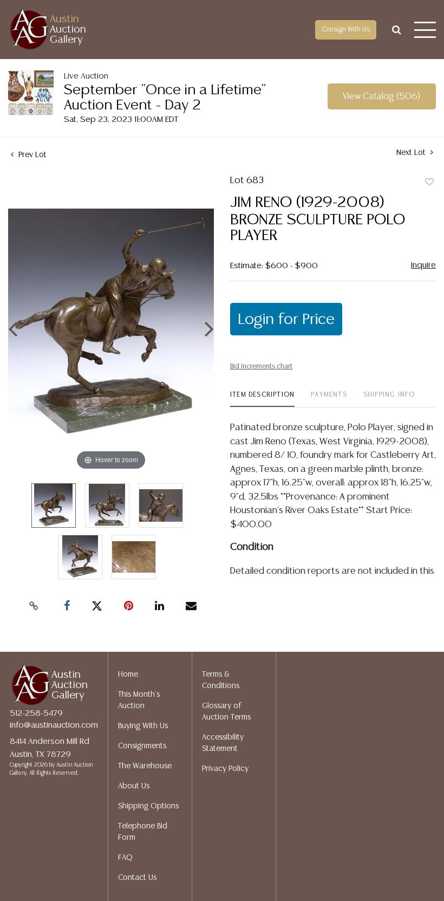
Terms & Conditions (220, 680)
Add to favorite (429, 182)
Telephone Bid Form (142, 831)
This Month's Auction (139, 700)
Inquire (423, 265)
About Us (133, 786)
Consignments (142, 746)
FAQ (125, 857)
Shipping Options (148, 806)
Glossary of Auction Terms (226, 711)
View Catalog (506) (381, 97)
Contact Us (137, 877)
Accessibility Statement (223, 743)
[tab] (262, 399)
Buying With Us (143, 726)
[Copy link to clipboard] (34, 606)
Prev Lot (31, 155)
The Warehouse (145, 766)
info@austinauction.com (54, 725)
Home (128, 674)
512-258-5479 (36, 713)
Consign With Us (346, 30)
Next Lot (412, 153)
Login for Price (286, 319)
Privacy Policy (225, 769)
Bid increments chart (261, 367)
